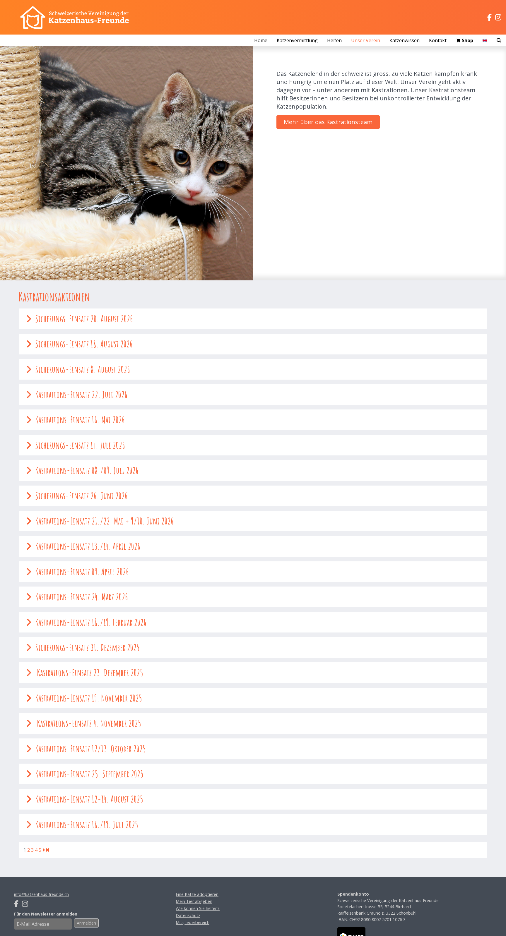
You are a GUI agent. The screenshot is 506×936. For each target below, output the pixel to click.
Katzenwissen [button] (404, 40)
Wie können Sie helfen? (198, 908)
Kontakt (438, 40)
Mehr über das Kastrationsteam (328, 122)
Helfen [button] (334, 40)
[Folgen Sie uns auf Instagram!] (498, 17)
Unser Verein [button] (365, 40)
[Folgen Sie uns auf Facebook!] (489, 17)
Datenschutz (188, 915)
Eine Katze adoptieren (197, 894)
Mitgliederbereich (192, 922)
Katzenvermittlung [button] (297, 40)
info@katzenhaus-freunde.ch (41, 894)
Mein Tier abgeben (194, 901)
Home (260, 40)
